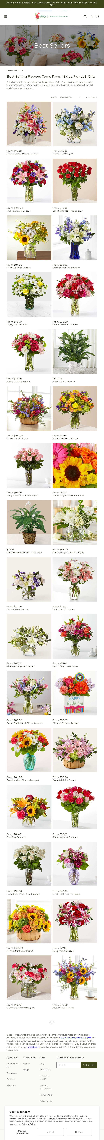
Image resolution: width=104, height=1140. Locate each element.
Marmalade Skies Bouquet (66, 438)
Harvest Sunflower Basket (20, 951)
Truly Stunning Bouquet (19, 211)
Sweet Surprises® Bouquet (20, 1008)
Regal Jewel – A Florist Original (69, 1064)
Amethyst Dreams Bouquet (67, 894)
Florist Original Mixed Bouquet (68, 495)
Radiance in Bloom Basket (20, 1064)
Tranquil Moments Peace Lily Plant (24, 552)
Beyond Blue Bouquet (18, 609)
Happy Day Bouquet (17, 324)
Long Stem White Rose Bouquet (23, 894)
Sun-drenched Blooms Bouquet (23, 780)
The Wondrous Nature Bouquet (23, 154)
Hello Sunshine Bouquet (19, 268)
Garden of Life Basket (18, 438)
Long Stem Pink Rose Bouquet (22, 495)
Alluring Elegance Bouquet (20, 666)
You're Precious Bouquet (65, 324)
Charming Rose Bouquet (65, 837)
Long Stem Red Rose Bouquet (68, 211)
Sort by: (53, 97)
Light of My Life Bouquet (65, 666)
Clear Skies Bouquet (63, 154)
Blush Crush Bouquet (63, 609)
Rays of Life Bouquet (63, 1008)
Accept (50, 1132)
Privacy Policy (29, 1124)
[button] (6, 16)
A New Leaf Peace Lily (64, 381)
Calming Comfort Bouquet (66, 268)
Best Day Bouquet (16, 837)
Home (9, 71)
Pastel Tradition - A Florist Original (25, 723)
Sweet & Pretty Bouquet (19, 381)
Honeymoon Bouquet (63, 951)
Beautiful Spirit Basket (64, 780)
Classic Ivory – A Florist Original (69, 552)
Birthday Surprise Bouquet (66, 723)
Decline (79, 1132)
